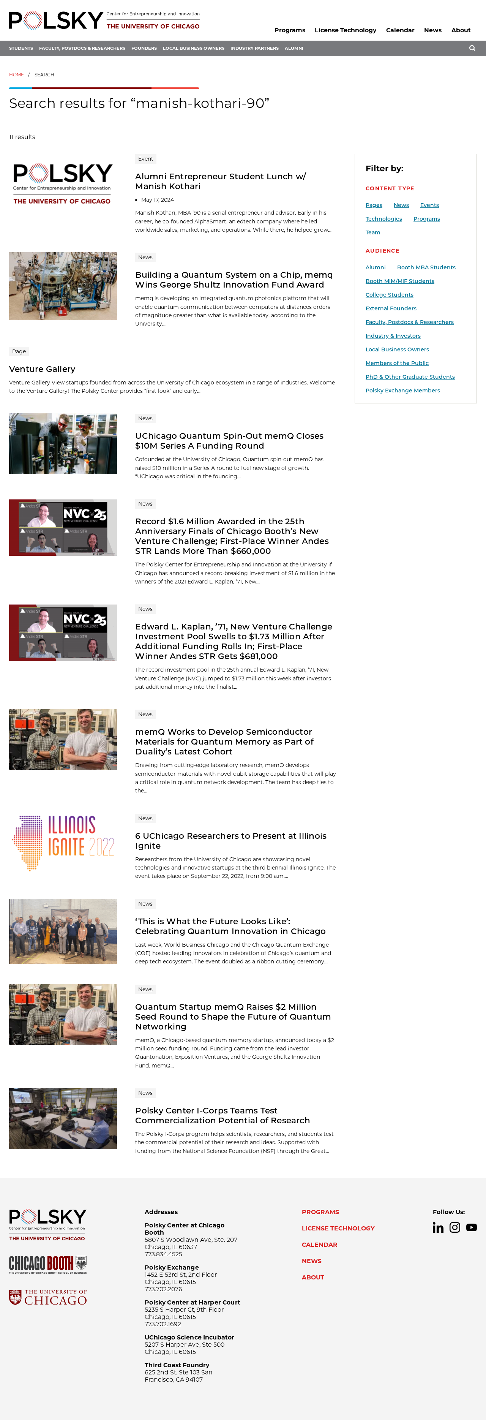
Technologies (384, 218)
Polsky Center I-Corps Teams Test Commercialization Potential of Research (222, 1115)
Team (373, 232)
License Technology (345, 30)
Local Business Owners (193, 48)
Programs (290, 30)
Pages (374, 205)
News (433, 30)
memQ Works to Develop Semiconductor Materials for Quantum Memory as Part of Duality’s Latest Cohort (224, 741)
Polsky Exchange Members (403, 390)
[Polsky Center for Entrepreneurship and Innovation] (104, 20)
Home (16, 74)
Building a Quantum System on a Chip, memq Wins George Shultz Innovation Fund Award (234, 279)
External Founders (391, 308)
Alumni (294, 48)
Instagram (455, 1227)
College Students (389, 294)
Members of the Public (397, 363)
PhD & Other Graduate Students (410, 376)
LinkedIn (438, 1227)
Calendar (400, 30)
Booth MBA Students (426, 267)
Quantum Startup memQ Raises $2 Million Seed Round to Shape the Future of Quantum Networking (233, 1016)
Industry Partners (254, 48)
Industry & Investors (393, 335)
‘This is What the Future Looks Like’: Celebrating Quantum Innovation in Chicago (230, 926)
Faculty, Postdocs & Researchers (82, 48)
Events (429, 205)
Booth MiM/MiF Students (400, 281)
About (461, 30)
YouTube (471, 1227)
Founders (144, 48)
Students (21, 48)
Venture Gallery (42, 369)
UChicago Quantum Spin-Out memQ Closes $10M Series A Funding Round (229, 441)
